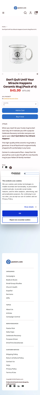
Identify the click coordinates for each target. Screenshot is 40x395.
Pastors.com (19, 379)
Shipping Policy (12, 354)
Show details (29, 207)
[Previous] (3, 74)
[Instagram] (14, 386)
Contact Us (10, 362)
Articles (9, 313)
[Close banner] (31, 173)
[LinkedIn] (19, 386)
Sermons (9, 294)
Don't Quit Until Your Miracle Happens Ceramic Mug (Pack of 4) (19, 29)
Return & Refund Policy (15, 358)
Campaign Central (13, 317)
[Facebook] (6, 386)
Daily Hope (10, 332)
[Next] (37, 74)
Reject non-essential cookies (20, 220)
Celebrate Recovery (13, 336)
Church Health (11, 287)
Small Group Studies (14, 283)
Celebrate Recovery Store (11, 98)
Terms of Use (11, 372)
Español (9, 291)
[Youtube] (23, 386)
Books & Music (11, 280)
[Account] (31, 12)
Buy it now (20, 117)
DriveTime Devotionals (14, 343)
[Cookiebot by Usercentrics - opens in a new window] (14, 173)
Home (4, 26)
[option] (20, 54)
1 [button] (18, 73)
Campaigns (10, 276)
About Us (9, 309)
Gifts (8, 298)
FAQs (8, 365)
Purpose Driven (12, 339)
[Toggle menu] (3, 13)
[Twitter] (10, 386)
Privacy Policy (11, 369)
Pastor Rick (10, 328)
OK (20, 213)
